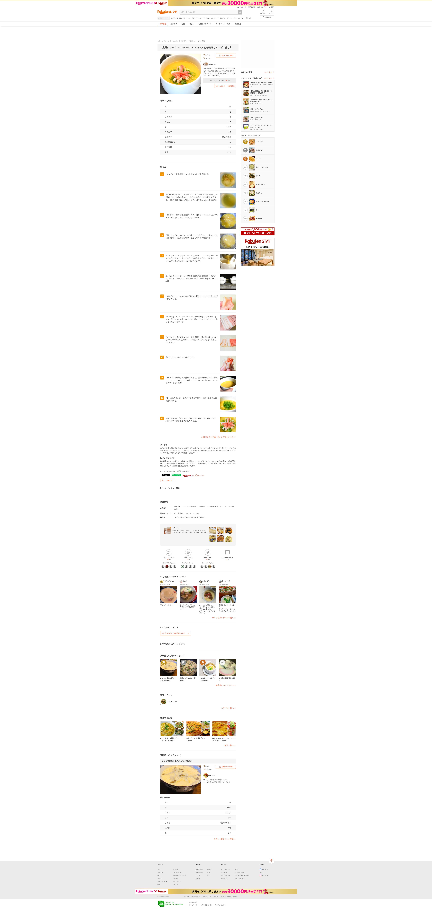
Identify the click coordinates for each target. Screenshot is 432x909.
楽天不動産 (224, 872)
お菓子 (198, 878)
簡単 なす (182, 18)
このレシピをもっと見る (224, 839)
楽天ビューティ (225, 875)
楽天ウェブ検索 (239, 872)
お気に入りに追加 (227, 55)
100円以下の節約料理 (190, 506)
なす (243, 18)
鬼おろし (223, 18)
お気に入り (263, 13)
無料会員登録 (267, 17)
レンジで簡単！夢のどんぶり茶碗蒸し (177, 761)
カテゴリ (174, 24)
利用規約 (175, 878)
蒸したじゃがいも (197, 18)
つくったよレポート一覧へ (223, 618)
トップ (160, 869)
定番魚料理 (199, 872)
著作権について (207, 896)
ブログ (237, 869)
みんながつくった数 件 (220, 80)
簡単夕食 (202, 506)
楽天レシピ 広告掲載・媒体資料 (229, 896)
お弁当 (209, 869)
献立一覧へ (229, 745)
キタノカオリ (215, 18)
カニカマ (168, 132)
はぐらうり (174, 18)
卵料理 (183, 41)
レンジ (188, 513)
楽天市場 (271, 7)
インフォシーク (241, 7)
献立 (183, 24)
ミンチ (188, 18)
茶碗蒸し (192, 41)
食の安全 (238, 24)
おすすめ (163, 24)
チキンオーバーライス (233, 18)
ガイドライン (177, 881)
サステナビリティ (220, 905)
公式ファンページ (205, 24)
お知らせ (175, 884)
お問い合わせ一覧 (206, 905)
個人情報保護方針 (196, 896)
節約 (208, 875)
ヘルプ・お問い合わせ (179, 875)
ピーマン (206, 18)
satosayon (176, 528)
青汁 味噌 (249, 18)
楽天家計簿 (251, 7)
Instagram (265, 875)
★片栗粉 (168, 147)
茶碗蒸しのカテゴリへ (225, 685)
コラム (191, 24)
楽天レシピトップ (163, 41)
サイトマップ (177, 872)
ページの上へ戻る (271, 861)
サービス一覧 (193, 905)
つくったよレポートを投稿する (225, 86)
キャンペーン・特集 (223, 24)
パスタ (198, 875)
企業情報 (186, 896)
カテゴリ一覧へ (227, 708)
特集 (159, 884)
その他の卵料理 (212, 506)
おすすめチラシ (262, 7)
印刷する (169, 480)
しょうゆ (168, 117)
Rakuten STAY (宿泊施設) (242, 875)
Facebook (265, 869)
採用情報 (216, 896)
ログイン (271, 13)
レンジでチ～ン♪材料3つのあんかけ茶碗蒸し (190, 517)
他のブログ (200, 475)
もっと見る (268, 72)
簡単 (208, 872)
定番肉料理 (199, 869)
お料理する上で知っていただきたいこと (217, 437)
